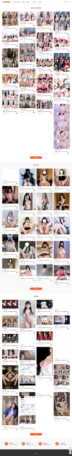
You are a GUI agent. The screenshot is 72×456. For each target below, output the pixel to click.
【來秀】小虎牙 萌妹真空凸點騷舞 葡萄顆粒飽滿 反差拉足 (10, 345)
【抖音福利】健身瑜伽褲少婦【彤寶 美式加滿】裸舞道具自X (44, 327)
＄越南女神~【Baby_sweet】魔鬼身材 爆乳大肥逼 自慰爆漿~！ (61, 151)
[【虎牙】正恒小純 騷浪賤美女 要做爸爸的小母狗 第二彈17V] (62, 319)
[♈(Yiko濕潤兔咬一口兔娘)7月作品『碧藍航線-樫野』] (62, 404)
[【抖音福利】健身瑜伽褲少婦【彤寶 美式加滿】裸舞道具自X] (45, 320)
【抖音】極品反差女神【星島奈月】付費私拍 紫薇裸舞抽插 (61, 388)
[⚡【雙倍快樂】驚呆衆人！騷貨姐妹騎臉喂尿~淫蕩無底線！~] (45, 62)
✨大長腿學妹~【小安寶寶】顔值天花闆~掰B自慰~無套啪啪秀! (61, 74)
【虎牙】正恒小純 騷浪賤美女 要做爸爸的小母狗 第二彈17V (61, 327)
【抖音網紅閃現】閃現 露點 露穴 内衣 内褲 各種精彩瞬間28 (61, 360)
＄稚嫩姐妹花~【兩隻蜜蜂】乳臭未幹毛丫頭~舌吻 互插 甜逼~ (44, 111)
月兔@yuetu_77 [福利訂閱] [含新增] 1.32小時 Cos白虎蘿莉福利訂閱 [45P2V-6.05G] (27, 237)
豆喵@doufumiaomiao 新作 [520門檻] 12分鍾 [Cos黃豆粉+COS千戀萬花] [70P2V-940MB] (44, 237)
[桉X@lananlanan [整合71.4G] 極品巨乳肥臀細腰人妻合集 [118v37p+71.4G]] (62, 272)
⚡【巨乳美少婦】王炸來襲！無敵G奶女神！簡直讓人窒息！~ (10, 44)
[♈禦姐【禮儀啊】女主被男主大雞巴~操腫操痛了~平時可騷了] (27, 77)
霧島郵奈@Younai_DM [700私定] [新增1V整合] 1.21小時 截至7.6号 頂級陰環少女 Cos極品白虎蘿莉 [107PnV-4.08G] (44, 213)
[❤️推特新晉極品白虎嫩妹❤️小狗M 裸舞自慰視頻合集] (27, 314)
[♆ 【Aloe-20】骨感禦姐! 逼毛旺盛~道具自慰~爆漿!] (10, 19)
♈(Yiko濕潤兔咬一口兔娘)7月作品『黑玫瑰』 (10, 391)
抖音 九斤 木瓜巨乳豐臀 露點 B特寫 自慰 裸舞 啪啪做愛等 (27, 388)
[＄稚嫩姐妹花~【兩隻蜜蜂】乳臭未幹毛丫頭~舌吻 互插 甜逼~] (45, 104)
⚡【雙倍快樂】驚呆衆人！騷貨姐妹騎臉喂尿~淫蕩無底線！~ (44, 70)
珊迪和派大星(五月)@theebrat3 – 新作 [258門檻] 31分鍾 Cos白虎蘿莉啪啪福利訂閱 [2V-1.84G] (27, 261)
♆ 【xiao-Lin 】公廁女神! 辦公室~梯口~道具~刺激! (27, 110)
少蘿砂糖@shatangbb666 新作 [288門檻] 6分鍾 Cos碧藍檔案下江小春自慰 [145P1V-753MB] (61, 237)
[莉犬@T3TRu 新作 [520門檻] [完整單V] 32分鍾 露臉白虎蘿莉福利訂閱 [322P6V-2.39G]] (27, 201)
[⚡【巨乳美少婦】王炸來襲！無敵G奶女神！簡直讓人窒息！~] (10, 37)
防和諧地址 (40, 2)
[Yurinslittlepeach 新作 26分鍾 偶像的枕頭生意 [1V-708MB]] (27, 270)
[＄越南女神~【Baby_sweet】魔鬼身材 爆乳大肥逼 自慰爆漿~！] (62, 126)
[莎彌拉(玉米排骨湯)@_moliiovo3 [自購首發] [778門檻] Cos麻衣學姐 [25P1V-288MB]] (62, 177)
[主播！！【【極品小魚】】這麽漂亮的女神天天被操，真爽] (45, 19)
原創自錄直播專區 (16, 2)
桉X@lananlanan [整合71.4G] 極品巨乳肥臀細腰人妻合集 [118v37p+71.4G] (61, 282)
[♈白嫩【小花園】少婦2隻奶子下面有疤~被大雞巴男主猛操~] (62, 87)
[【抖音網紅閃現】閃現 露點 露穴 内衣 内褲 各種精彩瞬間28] (62, 344)
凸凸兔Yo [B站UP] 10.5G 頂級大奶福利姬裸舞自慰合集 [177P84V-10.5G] (61, 261)
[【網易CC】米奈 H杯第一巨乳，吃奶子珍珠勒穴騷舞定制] (45, 304)
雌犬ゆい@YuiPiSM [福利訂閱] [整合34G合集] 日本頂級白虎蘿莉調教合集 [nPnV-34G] (10, 206)
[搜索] (62, 2)
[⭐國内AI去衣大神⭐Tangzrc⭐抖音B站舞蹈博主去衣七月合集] (10, 410)
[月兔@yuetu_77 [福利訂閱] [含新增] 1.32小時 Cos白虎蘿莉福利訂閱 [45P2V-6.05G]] (27, 225)
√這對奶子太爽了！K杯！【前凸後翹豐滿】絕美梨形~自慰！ (61, 33)
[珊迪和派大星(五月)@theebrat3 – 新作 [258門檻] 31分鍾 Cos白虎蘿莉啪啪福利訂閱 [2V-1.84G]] (27, 250)
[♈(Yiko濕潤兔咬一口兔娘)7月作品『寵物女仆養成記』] (45, 387)
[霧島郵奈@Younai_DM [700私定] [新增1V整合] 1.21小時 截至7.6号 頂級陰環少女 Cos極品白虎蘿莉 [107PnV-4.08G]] (45, 201)
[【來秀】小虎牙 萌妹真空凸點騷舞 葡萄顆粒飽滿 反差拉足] (10, 338)
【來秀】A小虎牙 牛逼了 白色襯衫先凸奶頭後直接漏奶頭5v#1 (44, 378)
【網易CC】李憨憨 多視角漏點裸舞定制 (61, 311)
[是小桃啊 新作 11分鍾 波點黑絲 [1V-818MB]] (45, 270)
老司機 (6, 2)
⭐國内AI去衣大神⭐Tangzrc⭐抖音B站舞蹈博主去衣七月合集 (10, 427)
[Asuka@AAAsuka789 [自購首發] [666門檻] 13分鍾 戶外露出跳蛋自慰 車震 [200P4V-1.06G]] (10, 174)
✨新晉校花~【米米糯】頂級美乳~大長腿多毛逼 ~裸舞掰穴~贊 (27, 64)
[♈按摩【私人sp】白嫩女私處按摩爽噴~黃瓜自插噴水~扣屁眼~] (45, 83)
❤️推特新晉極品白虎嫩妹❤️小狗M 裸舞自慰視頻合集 (27, 330)
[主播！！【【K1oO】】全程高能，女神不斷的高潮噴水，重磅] (27, 32)
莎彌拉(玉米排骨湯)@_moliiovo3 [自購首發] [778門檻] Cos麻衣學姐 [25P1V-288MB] (61, 188)
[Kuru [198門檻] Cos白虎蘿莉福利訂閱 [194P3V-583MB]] (10, 219)
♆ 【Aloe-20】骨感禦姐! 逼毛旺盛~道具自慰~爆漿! (10, 28)
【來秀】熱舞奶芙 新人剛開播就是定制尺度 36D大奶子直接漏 (44, 343)
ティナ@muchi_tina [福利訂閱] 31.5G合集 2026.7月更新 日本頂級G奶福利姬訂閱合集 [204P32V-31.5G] (44, 260)
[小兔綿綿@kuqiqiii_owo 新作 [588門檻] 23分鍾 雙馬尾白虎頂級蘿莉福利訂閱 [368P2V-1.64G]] (10, 243)
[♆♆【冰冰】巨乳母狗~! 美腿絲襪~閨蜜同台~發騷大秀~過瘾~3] (45, 41)
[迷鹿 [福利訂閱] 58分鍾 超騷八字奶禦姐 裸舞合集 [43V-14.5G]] (10, 263)
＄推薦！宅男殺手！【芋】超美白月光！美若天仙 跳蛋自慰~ (26, 23)
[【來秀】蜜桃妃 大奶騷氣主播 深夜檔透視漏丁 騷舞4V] (10, 354)
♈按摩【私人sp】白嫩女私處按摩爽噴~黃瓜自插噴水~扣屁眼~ (44, 95)
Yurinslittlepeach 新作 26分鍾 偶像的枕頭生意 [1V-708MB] (27, 278)
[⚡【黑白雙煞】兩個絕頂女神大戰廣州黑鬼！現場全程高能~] (10, 78)
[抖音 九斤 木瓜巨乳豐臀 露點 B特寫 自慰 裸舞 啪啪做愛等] (27, 368)
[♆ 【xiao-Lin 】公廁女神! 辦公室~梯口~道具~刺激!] (27, 101)
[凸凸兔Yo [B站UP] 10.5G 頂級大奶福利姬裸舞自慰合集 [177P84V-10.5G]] (62, 250)
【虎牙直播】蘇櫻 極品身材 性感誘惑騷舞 (10, 311)
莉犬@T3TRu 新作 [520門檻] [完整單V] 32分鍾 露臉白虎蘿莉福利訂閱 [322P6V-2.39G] (27, 213)
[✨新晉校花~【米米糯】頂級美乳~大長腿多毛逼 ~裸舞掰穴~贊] (27, 52)
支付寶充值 (34, 2)
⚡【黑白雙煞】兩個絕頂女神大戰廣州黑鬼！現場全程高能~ (10, 86)
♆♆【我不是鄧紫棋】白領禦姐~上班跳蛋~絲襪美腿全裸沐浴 (10, 70)
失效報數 (23, 2)
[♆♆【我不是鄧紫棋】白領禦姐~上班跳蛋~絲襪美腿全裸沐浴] (10, 57)
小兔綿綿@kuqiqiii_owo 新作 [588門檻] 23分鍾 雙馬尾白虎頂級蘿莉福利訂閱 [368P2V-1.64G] (10, 254)
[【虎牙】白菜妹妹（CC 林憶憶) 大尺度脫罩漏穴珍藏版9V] (27, 339)
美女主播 (5, 180)
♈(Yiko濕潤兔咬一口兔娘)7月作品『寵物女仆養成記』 (44, 395)
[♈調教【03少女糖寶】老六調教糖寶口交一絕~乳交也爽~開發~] (10, 99)
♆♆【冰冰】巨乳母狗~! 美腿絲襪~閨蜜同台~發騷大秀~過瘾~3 (44, 54)
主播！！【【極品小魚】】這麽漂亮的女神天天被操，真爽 (44, 28)
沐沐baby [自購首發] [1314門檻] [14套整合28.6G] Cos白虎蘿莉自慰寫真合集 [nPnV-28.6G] (44, 188)
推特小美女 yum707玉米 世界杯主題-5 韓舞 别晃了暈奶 (10, 330)
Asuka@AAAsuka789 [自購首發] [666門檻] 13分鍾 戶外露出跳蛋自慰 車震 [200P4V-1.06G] (10, 182)
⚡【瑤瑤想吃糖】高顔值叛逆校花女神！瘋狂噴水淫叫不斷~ (61, 49)
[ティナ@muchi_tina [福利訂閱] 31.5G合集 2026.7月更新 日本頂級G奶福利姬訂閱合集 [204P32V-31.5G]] (45, 249)
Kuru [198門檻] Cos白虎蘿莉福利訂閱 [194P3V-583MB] (10, 230)
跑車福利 (28, 2)
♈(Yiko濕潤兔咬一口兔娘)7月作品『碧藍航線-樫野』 (61, 418)
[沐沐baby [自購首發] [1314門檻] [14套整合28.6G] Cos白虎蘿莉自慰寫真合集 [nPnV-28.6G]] (45, 177)
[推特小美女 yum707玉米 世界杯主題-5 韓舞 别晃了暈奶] (10, 321)
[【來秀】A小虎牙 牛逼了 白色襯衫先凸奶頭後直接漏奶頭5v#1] (45, 361)
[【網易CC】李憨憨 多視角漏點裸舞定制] (62, 304)
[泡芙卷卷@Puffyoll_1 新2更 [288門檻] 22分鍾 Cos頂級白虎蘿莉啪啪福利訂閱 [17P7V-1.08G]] (62, 201)
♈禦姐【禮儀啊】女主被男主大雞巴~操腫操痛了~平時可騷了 (27, 90)
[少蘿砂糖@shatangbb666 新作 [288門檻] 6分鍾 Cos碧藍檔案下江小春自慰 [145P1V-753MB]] (62, 225)
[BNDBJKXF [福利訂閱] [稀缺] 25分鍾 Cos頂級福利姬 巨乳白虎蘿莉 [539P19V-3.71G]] (27, 177)
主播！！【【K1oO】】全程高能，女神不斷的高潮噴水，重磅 (27, 39)
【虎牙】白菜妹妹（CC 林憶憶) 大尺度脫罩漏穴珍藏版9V (27, 346)
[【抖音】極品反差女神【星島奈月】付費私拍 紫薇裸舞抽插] (62, 375)
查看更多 (36, 157)
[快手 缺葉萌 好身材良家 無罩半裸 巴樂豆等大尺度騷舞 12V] (27, 409)
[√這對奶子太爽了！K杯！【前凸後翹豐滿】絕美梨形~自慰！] (62, 21)
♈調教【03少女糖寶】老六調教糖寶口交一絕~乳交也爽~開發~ (10, 111)
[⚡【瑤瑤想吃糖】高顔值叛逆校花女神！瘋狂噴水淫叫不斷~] (62, 41)
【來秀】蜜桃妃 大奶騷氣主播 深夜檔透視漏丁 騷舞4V (10, 361)
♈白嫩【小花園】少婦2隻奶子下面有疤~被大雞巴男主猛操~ (61, 99)
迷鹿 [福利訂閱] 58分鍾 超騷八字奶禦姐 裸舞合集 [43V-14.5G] (10, 271)
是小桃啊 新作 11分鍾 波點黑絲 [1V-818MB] (44, 278)
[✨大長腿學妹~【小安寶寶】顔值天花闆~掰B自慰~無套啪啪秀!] (62, 62)
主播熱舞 (22, 329)
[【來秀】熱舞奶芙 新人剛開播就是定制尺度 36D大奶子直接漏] (45, 335)
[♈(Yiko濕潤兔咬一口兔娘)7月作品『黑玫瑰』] (10, 377)
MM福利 (36, 453)
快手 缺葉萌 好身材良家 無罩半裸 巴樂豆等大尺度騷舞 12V (27, 428)
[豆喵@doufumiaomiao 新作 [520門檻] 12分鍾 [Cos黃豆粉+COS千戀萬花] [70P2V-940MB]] (45, 225)
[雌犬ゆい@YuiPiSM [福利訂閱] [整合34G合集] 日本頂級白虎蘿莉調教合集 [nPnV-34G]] (10, 195)
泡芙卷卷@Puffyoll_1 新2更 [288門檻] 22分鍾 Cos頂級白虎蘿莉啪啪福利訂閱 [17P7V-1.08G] (61, 213)
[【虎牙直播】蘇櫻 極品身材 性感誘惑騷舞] (10, 304)
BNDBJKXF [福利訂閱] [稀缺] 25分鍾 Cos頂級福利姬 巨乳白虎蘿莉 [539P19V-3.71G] (27, 188)
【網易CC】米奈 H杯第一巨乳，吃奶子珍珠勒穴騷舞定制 (44, 311)
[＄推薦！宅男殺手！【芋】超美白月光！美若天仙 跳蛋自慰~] (27, 16)
